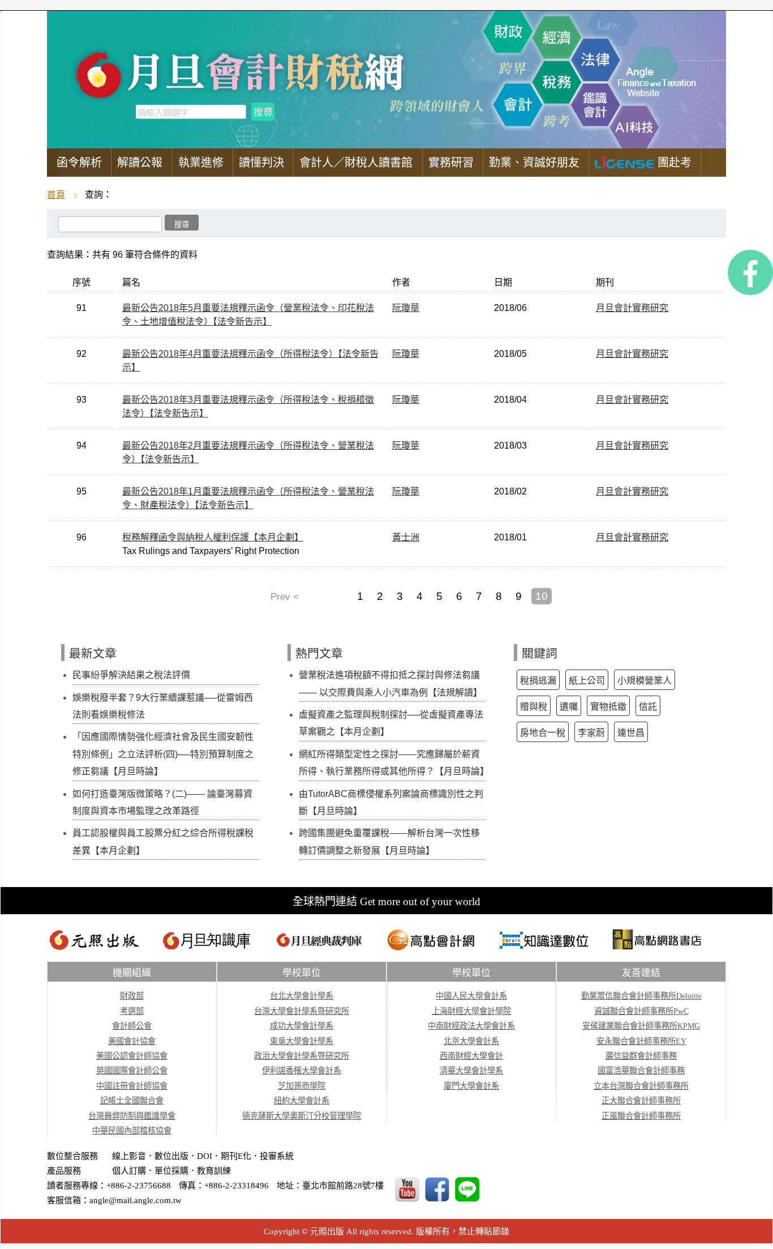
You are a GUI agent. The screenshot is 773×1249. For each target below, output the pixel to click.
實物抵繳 (608, 706)
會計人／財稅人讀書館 (356, 162)
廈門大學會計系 (471, 1085)
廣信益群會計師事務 (641, 1055)
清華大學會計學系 (471, 1070)
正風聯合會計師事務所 (641, 1115)
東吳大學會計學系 (301, 1041)
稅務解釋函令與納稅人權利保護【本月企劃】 (212, 537)
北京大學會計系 (471, 1041)
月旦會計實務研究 (632, 308)
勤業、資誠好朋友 (534, 162)
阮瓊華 (405, 308)
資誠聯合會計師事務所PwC (641, 1011)
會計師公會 (132, 1025)
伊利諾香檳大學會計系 (301, 1070)
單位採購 (171, 1170)
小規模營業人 (644, 680)
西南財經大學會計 (471, 1055)
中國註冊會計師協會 (132, 1085)
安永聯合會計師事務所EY (641, 1041)
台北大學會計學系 (301, 995)
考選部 (132, 1011)
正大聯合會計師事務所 (641, 1100)
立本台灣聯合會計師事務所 (641, 1085)
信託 (648, 706)
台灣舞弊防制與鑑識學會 (131, 1115)
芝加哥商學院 (301, 1085)
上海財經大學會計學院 (471, 1011)
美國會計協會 (132, 1041)
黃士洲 (405, 537)
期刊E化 (236, 1156)
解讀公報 (139, 162)
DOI (204, 1156)
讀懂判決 (261, 162)
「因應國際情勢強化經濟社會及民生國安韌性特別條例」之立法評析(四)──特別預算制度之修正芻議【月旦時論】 (163, 754)
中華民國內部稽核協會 (131, 1130)
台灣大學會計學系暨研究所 (301, 1011)
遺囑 (569, 706)
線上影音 (129, 1156)
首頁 (56, 194)
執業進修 (201, 162)
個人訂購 (129, 1170)
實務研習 (451, 162)
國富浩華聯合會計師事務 (641, 1070)
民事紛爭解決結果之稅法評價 (131, 675)
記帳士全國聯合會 (132, 1100)
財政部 (132, 995)
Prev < (284, 596)
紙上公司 (587, 680)
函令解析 (79, 162)
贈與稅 (533, 706)
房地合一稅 (542, 733)
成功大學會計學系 (301, 1025)
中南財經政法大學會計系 (471, 1025)
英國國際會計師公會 (132, 1070)
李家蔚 (591, 733)
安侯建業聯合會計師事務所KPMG (641, 1025)
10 (541, 596)
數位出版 (171, 1156)
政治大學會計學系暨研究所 (301, 1055)
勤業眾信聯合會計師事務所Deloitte (641, 995)
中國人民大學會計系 (471, 995)
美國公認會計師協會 (132, 1055)
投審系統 (277, 1156)
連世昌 (631, 733)
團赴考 (673, 162)
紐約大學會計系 (301, 1100)
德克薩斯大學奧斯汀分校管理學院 (301, 1115)
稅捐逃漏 (538, 680)
